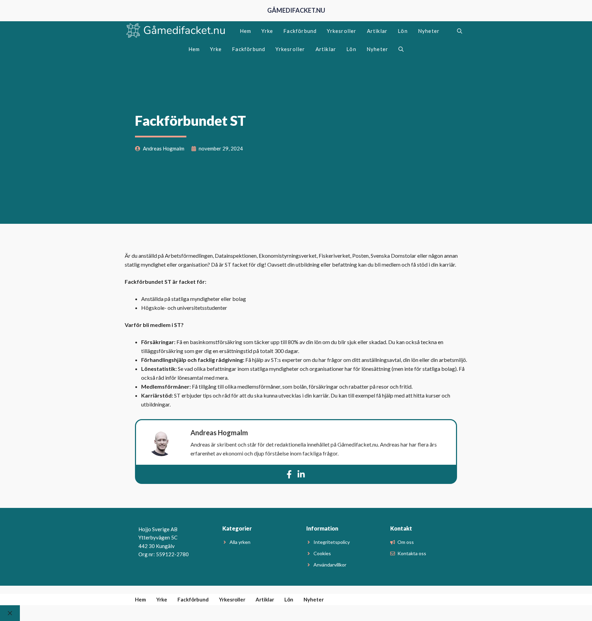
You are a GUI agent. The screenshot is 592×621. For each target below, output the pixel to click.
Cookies (322, 553)
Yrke (267, 31)
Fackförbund (300, 31)
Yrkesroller (341, 31)
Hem (245, 31)
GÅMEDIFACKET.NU (296, 10)
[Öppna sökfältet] (459, 30)
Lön (403, 31)
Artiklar (377, 31)
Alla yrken (240, 542)
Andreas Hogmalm (219, 432)
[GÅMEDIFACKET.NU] (176, 30)
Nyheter (429, 31)
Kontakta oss (411, 553)
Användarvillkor (329, 565)
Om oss (405, 542)
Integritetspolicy (331, 542)
